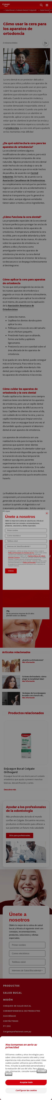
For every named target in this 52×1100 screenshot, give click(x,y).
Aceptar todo (26, 1082)
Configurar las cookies (26, 1091)
